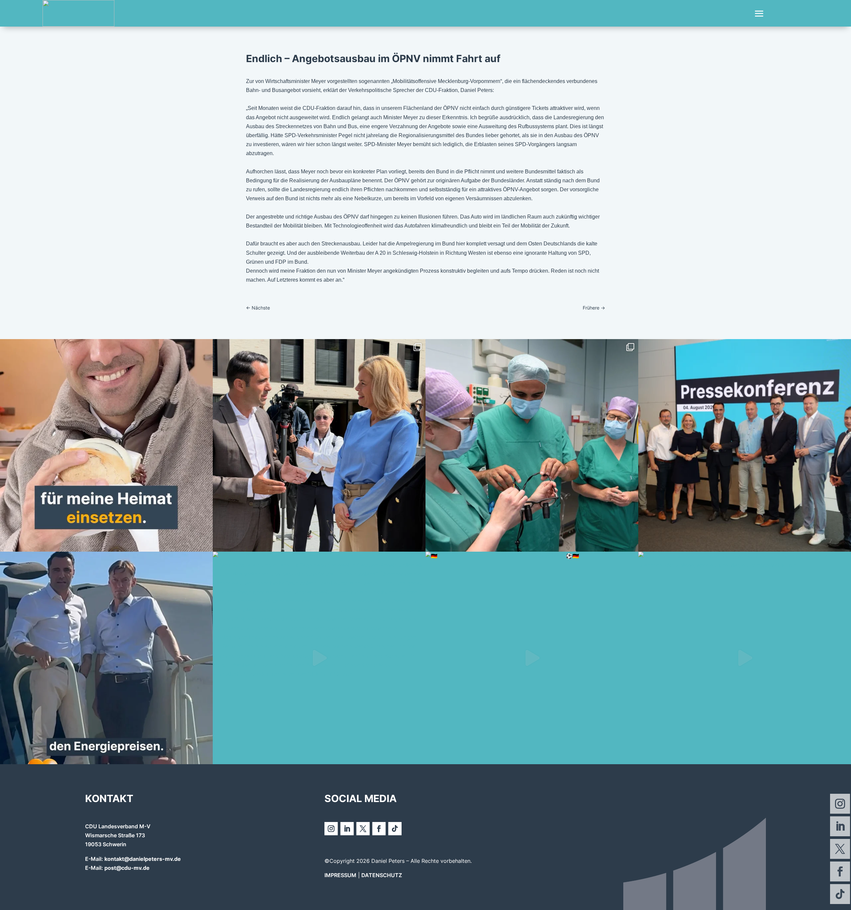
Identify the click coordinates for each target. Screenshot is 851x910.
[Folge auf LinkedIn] (840, 826)
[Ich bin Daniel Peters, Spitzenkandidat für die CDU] (106, 445)
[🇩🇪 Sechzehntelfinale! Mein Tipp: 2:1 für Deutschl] (532, 658)
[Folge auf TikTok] (840, 894)
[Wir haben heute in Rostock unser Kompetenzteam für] (744, 445)
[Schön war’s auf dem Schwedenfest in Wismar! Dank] (319, 445)
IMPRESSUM (340, 875)
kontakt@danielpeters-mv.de (142, 859)
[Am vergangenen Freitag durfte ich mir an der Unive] (532, 445)
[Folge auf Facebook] (840, 871)
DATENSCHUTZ (381, 875)
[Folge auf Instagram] (840, 804)
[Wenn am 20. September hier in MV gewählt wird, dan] (319, 658)
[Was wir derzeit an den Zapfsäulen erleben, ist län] (106, 658)
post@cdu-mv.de (127, 867)
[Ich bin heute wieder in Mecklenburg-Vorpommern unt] (744, 658)
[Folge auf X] (840, 849)
